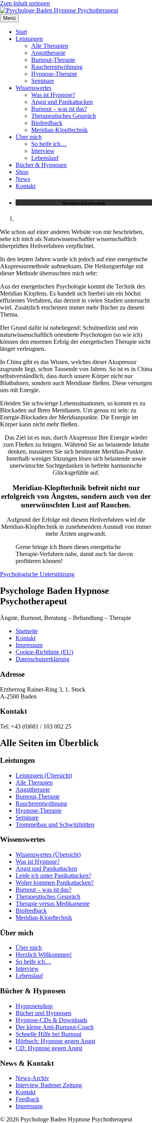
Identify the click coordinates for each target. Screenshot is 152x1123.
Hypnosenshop (34, 1006)
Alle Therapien (49, 45)
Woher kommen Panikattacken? (55, 882)
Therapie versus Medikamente (53, 903)
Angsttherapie (48, 52)
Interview (43, 151)
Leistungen (29, 38)
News (23, 179)
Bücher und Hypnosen (43, 1013)
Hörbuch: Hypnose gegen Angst (55, 1041)
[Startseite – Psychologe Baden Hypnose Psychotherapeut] (59, 10)
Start (21, 31)
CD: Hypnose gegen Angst (49, 1048)
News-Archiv (32, 1078)
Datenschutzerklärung (42, 659)
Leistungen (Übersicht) (44, 775)
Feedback (27, 1099)
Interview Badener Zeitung (49, 1085)
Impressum (29, 645)
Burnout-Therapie (53, 59)
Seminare (42, 80)
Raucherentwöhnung (57, 66)
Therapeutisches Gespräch (63, 116)
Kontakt (25, 186)
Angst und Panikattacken (62, 102)
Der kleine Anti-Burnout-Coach (55, 1027)
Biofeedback (46, 123)
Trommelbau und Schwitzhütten (55, 824)
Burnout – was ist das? (59, 109)
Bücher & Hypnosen (41, 165)
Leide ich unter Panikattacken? (53, 875)
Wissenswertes (33, 87)
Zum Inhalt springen (25, 3)
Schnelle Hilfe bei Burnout (48, 1034)
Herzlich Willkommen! (44, 954)
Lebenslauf (44, 158)
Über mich (29, 137)
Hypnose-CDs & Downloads (51, 1020)
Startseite (27, 631)
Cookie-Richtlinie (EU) (44, 652)
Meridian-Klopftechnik (59, 130)
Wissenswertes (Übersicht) (48, 854)
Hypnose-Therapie (54, 73)
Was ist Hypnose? (53, 95)
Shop (22, 172)
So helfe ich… (49, 144)
